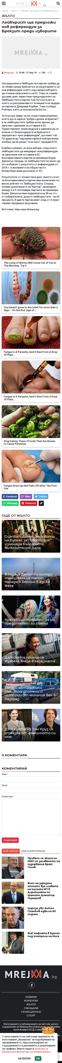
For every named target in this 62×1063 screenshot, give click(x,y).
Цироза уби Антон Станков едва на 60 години (42, 911)
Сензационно (31, 1012)
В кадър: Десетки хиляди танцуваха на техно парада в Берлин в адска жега (28, 580)
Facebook (11, 496)
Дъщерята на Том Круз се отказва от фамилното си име (30, 733)
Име (5, 774)
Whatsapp (12, 503)
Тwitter (43, 496)
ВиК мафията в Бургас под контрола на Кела (44, 935)
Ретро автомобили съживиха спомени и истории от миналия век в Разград (30, 693)
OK (38, 1058)
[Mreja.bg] (31, 974)
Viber (28, 496)
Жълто (14, 11)
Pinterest (30, 503)
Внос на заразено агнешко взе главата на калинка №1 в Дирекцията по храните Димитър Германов (43, 891)
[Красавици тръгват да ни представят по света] (31, 612)
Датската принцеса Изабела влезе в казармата (30, 659)
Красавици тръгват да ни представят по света (30, 621)
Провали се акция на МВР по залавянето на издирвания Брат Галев (44, 863)
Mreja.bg (9, 72)
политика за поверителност (35, 1051)
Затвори (24, 1058)
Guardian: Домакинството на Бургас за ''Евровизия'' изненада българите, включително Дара (30, 542)
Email (4, 785)
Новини (31, 997)
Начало (5, 11)
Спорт (31, 1015)
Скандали (31, 1008)
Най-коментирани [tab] (33, 851)
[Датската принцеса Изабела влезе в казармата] (31, 649)
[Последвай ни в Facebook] (32, 985)
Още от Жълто (16, 516)
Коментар (8, 796)
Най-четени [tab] (10, 851)
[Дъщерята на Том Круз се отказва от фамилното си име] (31, 725)
